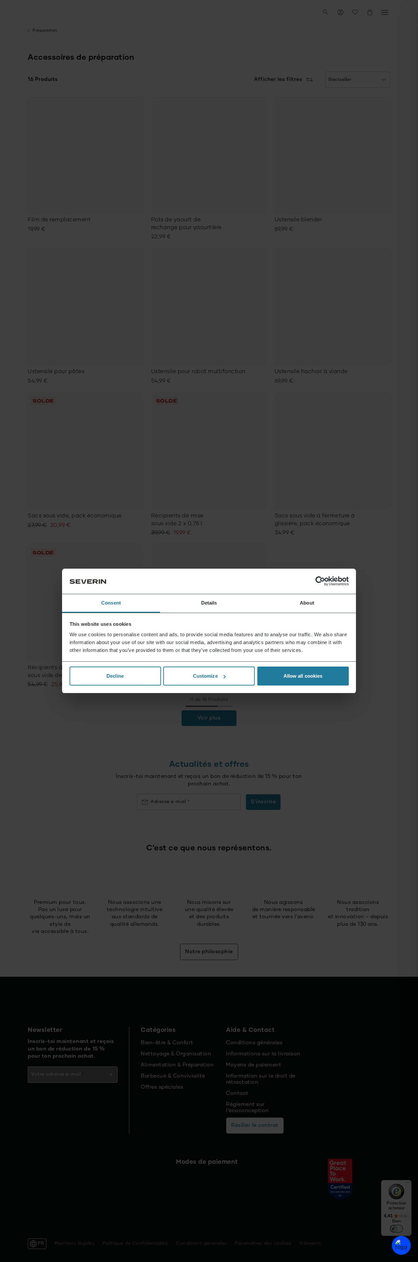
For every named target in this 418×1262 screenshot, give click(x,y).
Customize (205, 676)
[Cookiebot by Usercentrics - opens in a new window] (320, 581)
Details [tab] (209, 603)
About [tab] (307, 603)
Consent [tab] (111, 603)
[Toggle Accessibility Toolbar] (401, 1245)
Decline (115, 676)
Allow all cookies (303, 676)
